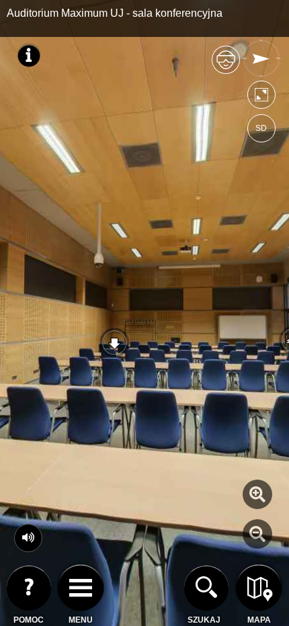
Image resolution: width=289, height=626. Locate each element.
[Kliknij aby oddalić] (257, 534)
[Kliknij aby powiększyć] (257, 494)
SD (261, 128)
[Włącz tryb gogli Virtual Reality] (225, 65)
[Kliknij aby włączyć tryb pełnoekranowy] (261, 97)
